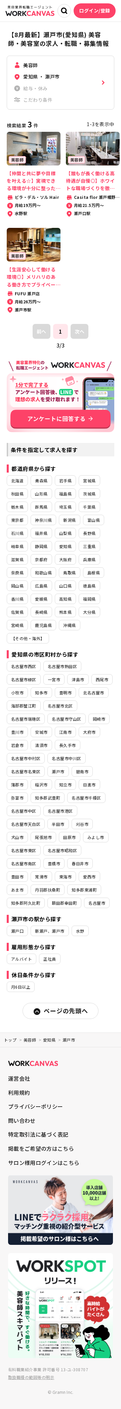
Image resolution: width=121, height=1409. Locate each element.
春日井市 (80, 863)
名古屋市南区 (23, 863)
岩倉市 (17, 745)
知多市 (41, 692)
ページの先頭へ (66, 1010)
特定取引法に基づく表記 (38, 1134)
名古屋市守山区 (66, 719)
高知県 (65, 599)
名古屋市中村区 (25, 758)
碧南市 (82, 771)
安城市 (41, 732)
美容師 (30, 1040)
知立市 (65, 784)
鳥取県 (69, 572)
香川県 (17, 599)
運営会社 (19, 1078)
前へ (41, 331)
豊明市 (65, 692)
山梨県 (65, 533)
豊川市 (17, 732)
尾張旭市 (43, 837)
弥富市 (17, 798)
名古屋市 (96, 903)
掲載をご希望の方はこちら (41, 1148)
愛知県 (65, 546)
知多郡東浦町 (84, 890)
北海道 (17, 480)
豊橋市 (54, 863)
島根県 (93, 572)
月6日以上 (20, 987)
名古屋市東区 (23, 850)
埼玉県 (65, 507)
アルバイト (21, 959)
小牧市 (17, 692)
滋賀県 (17, 559)
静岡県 (41, 546)
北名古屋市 (93, 692)
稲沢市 (41, 784)
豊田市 (17, 876)
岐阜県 (17, 546)
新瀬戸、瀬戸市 (49, 931)
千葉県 (89, 507)
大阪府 (65, 559)
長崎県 (41, 612)
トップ (10, 1040)
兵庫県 (89, 559)
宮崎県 (17, 625)
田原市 (69, 837)
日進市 (89, 784)
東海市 (65, 876)
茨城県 (89, 494)
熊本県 (65, 612)
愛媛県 (41, 599)
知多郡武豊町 (47, 798)
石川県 (17, 533)
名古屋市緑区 (23, 679)
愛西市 (89, 876)
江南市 (65, 732)
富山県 (93, 520)
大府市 (89, 732)
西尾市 (102, 679)
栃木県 (17, 507)
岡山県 (17, 586)
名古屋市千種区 (86, 798)
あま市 (17, 890)
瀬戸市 (58, 771)
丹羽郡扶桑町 (47, 890)
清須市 (41, 745)
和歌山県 (43, 572)
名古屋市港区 (60, 811)
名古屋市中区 (23, 811)
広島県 (41, 586)
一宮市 (54, 679)
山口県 (65, 586)
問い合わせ (22, 1120)
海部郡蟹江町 (23, 706)
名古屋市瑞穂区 (25, 719)
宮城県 (89, 480)
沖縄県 (69, 625)
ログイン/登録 (94, 10)
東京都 (17, 520)
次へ (79, 331)
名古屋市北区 (60, 706)
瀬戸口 (17, 931)
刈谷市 (82, 824)
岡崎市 (99, 719)
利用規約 (19, 1092)
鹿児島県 (43, 625)
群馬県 (41, 507)
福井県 (41, 533)
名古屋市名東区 (25, 771)
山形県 (41, 494)
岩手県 (65, 480)
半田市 (58, 824)
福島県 (65, 494)
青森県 (41, 480)
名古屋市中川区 (66, 758)
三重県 (89, 546)
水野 (80, 931)
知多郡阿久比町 (25, 903)
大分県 (89, 612)
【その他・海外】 (28, 638)
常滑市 (41, 876)
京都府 (41, 559)
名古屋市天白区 (25, 824)
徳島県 (89, 586)
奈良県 (17, 572)
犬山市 (17, 837)
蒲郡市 (17, 784)
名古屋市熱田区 (62, 666)
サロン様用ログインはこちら (43, 1163)
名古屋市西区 (23, 666)
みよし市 (95, 837)
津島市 (78, 679)
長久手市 (67, 745)
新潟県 (69, 520)
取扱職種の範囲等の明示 (31, 1377)
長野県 (89, 533)
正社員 (49, 959)
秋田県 (17, 494)
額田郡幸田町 (64, 903)
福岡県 (89, 599)
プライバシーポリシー (35, 1106)
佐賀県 (17, 612)
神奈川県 (43, 520)
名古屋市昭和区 (62, 850)
